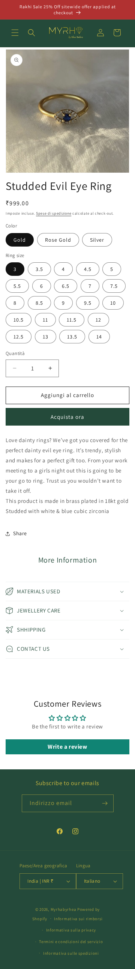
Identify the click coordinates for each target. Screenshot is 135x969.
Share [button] (20, 533)
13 (45, 336)
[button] (15, 32)
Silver (97, 239)
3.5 (39, 269)
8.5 (39, 302)
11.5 (71, 319)
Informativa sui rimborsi (78, 918)
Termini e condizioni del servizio (71, 941)
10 (113, 302)
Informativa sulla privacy (71, 930)
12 (98, 319)
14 (99, 336)
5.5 (17, 286)
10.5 (19, 319)
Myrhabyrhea (63, 909)
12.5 (19, 336)
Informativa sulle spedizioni (71, 953)
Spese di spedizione (53, 213)
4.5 (88, 269)
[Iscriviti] (105, 803)
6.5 (65, 286)
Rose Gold (58, 239)
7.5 (114, 286)
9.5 (88, 302)
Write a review (67, 747)
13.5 (72, 336)
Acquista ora (67, 416)
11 (45, 319)
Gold (20, 239)
